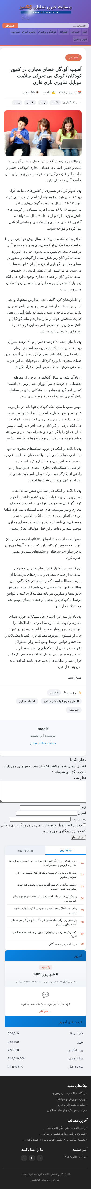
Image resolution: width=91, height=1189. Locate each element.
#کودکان (74, 709)
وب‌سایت (79, 819)
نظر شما (79, 778)
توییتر (43, 102)
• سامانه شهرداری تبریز (72, 1104)
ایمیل (81, 813)
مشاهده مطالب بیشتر (43, 743)
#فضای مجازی (27, 701)
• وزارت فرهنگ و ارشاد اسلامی (67, 1110)
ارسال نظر (78, 837)
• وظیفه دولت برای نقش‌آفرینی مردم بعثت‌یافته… (56, 1139)
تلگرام (55, 102)
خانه (85, 31)
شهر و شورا (81, 39)
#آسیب (54, 692)
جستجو (10, 25)
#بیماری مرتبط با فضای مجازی (61, 701)
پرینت (17, 102)
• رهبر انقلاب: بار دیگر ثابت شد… (66, 1128)
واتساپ (30, 102)
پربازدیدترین (25, 850)
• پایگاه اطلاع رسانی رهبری (70, 1093)
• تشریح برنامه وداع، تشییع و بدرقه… (64, 1133)
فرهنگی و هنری (47, 31)
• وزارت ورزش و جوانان (72, 1099)
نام (83, 807)
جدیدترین (66, 850)
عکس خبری (29, 31)
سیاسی (15, 31)
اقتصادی (63, 31)
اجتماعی (75, 31)
